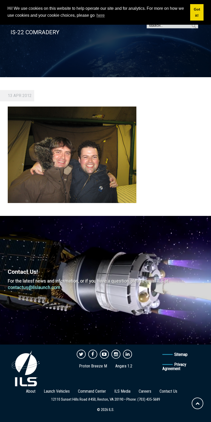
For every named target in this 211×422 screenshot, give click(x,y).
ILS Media (122, 391)
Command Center (92, 391)
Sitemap (181, 354)
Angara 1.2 (123, 366)
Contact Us (168, 391)
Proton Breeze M (93, 366)
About (31, 391)
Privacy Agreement (174, 366)
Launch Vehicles (57, 391)
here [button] (100, 15)
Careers (145, 391)
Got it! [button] (197, 12)
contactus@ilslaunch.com (34, 287)
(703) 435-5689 (148, 399)
